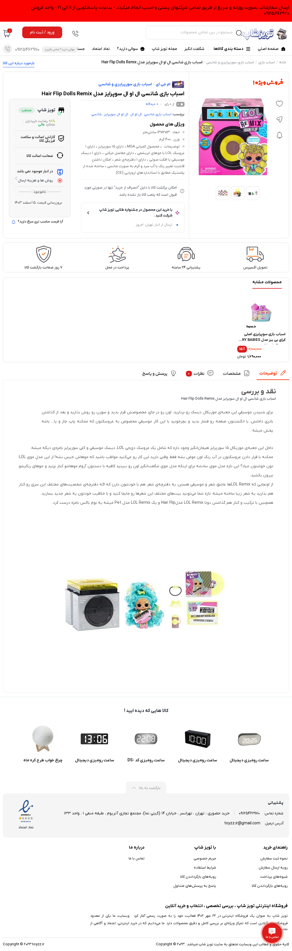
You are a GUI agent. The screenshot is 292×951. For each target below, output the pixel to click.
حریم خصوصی (205, 858)
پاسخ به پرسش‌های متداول (194, 885)
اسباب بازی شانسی (157, 114)
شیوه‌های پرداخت (274, 876)
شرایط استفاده (205, 867)
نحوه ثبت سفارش (274, 858)
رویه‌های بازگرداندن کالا (270, 885)
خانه (282, 62)
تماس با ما (137, 858)
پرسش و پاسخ (154, 374)
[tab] (273, 375)
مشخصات (232, 374)
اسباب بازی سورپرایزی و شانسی (230, 62)
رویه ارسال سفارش (273, 867)
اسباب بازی (266, 62)
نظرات (196, 374)
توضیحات (268, 373)
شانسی (96, 114)
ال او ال (136, 114)
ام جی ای (163, 84)
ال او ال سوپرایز (116, 114)
